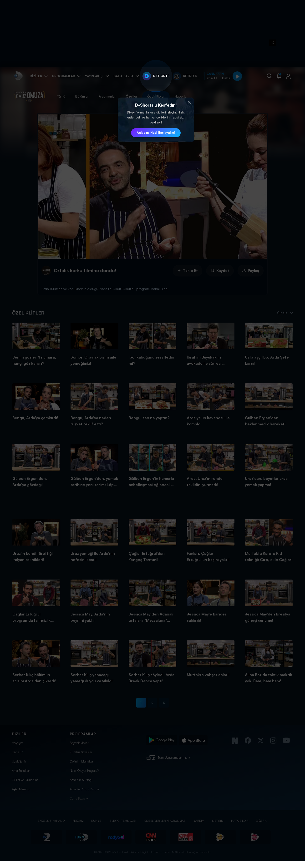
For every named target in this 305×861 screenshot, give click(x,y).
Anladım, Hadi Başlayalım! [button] (156, 132)
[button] (189, 102)
